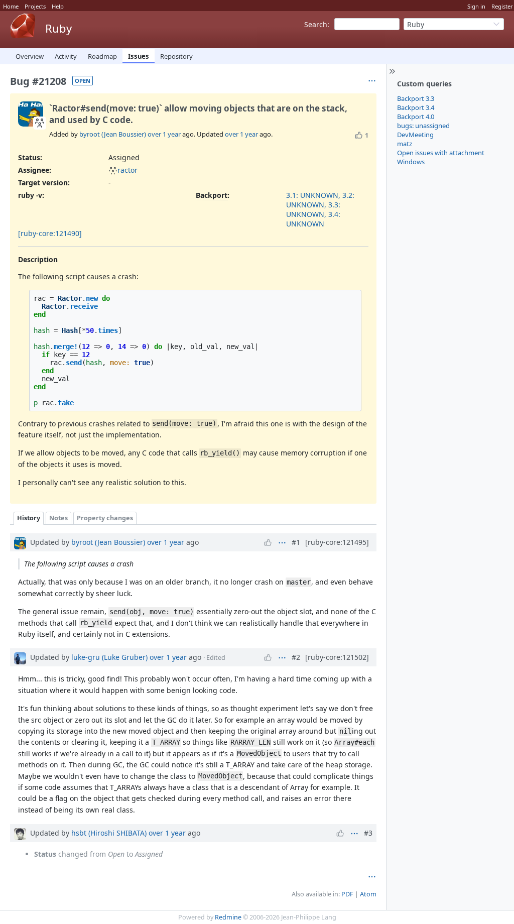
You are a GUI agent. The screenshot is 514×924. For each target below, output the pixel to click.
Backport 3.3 (415, 98)
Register (502, 6)
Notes (58, 518)
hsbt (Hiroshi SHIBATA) (109, 833)
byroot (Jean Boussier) (112, 134)
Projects (35, 6)
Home (11, 6)
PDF (347, 894)
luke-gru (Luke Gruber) (109, 657)
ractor (127, 170)
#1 (296, 542)
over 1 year (164, 134)
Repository (176, 56)
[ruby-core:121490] (50, 233)
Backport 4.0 (415, 116)
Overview (30, 56)
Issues (138, 56)
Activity (66, 56)
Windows (411, 161)
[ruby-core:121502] (337, 657)
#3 (368, 833)
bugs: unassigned (423, 125)
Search (315, 24)
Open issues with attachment (440, 152)
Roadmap (102, 56)
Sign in (476, 6)
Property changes (105, 518)
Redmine (228, 917)
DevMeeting (415, 134)
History (28, 518)
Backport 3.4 (415, 107)
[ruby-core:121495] (337, 542)
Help (58, 6)
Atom (368, 894)
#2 (296, 657)
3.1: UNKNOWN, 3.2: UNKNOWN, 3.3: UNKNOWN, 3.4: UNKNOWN (320, 209)
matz (404, 143)
